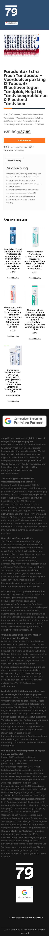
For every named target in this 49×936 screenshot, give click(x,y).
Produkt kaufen (24, 140)
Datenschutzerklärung (31, 918)
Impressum (16, 918)
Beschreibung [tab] (14, 160)
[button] (35, 38)
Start (6, 114)
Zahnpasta (15, 114)
